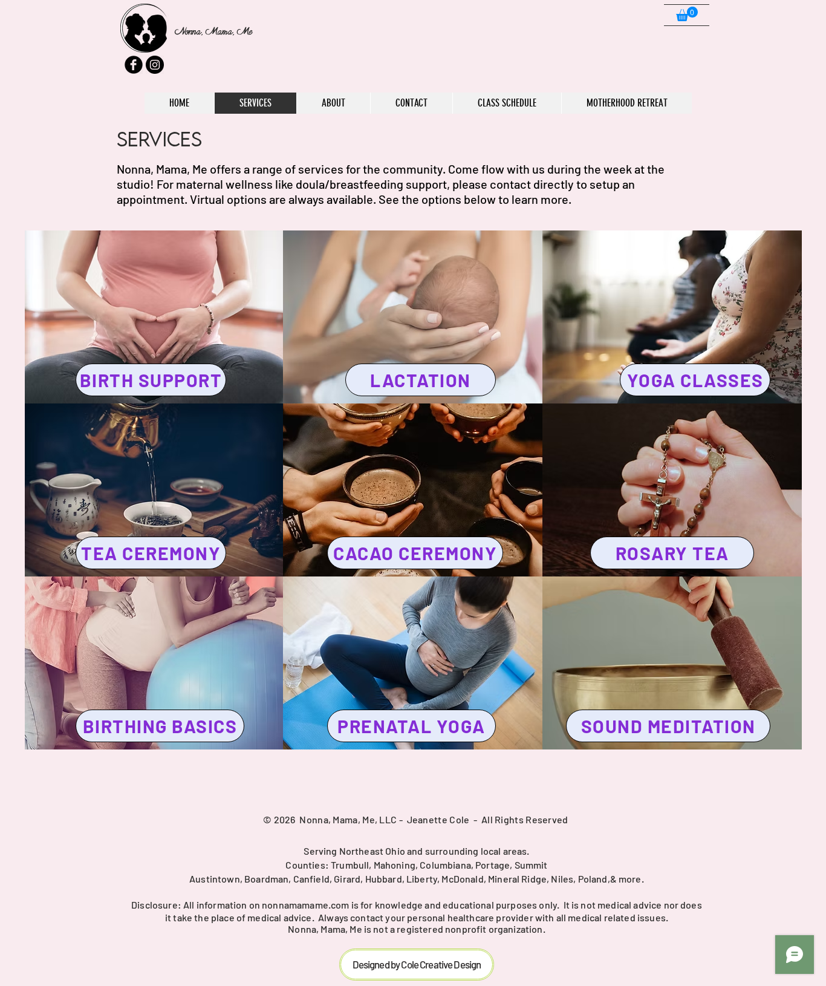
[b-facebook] (134, 65)
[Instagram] (155, 65)
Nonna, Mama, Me (213, 31)
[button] (687, 14)
